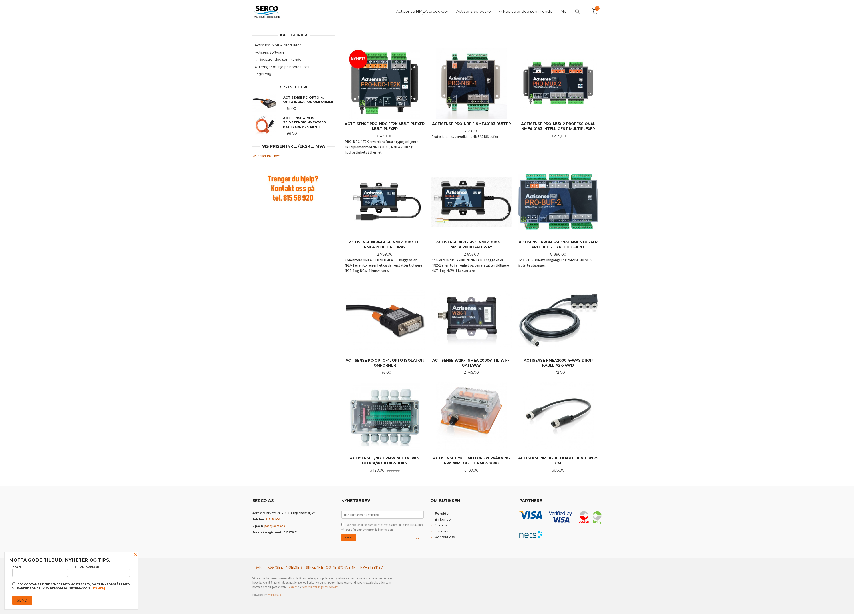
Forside (442, 513)
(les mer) (98, 588)
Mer (564, 11)
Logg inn (442, 531)
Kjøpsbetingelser (284, 568)
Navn (16, 566)
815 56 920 (273, 519)
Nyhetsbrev (371, 568)
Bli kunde (443, 519)
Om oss (441, 525)
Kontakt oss (445, 537)
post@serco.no (274, 526)
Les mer (419, 538)
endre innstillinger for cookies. (321, 587)
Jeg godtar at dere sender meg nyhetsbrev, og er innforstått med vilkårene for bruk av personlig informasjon (382, 527)
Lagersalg (263, 74)
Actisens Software (270, 52)
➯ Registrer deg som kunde (278, 59)
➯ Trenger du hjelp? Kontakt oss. (282, 67)
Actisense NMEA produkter (278, 45)
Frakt (257, 568)
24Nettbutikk (274, 595)
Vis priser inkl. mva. (266, 155)
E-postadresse (87, 566)
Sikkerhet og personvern (331, 568)
